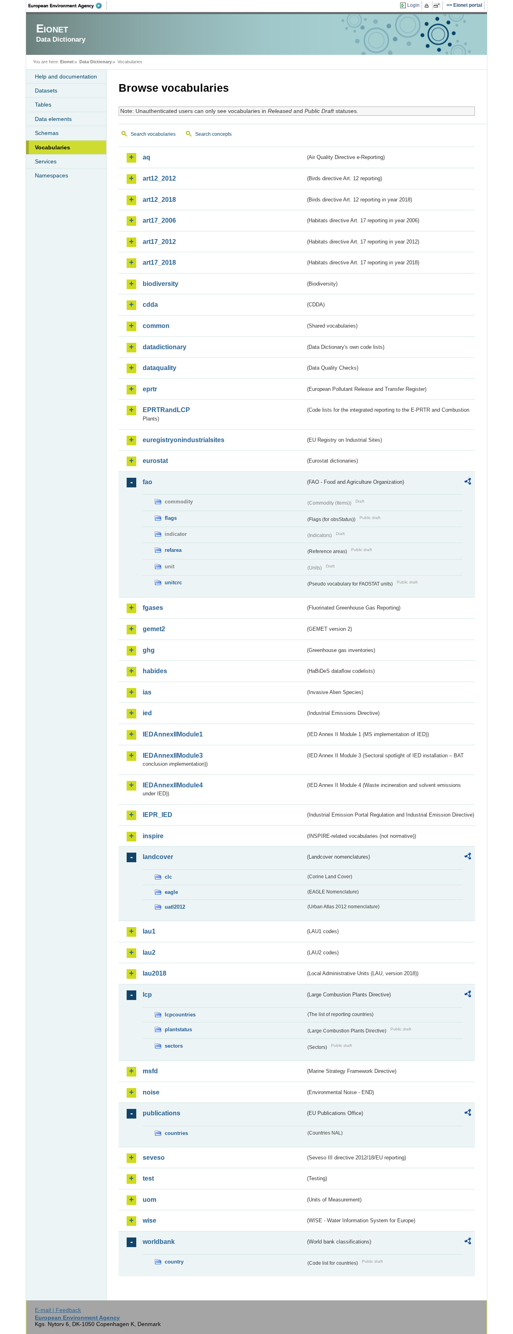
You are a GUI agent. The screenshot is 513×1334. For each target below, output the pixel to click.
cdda (150, 304)
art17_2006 (159, 220)
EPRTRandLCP (166, 409)
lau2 (149, 952)
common (156, 325)
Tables (43, 104)
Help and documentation (66, 76)
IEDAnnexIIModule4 (173, 785)
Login (413, 5)
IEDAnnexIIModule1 (173, 734)
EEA (67, 6)
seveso (154, 1157)
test (148, 1178)
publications (161, 1113)
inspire (153, 836)
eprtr (150, 389)
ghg (149, 650)
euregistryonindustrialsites (183, 440)
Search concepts (213, 134)
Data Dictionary (95, 61)
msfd (150, 1071)
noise (151, 1092)
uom (149, 1199)
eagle (171, 892)
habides (155, 671)
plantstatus (178, 1029)
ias (147, 692)
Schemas (47, 133)
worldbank (159, 1241)
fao (147, 482)
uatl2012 (175, 907)
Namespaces (51, 175)
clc (168, 877)
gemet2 (154, 629)
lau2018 (154, 973)
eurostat (155, 460)
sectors (174, 1046)
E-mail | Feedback (58, 1310)
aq (146, 157)
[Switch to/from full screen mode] (438, 6)
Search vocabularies (153, 134)
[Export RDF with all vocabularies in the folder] (468, 482)
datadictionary (164, 347)
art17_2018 (159, 262)
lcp (147, 994)
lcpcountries (180, 1015)
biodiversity (160, 283)
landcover (158, 856)
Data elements (53, 119)
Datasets (46, 90)
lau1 (149, 931)
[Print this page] (427, 6)
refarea (173, 550)
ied (147, 713)
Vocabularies (52, 147)
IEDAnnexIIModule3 (173, 755)
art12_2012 (159, 178)
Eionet (67, 61)
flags (171, 518)
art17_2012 (159, 241)
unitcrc (173, 582)
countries (176, 1133)
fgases (153, 607)
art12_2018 (159, 199)
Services (46, 161)
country (174, 1262)
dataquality (159, 367)
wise (149, 1220)
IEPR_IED (157, 814)
